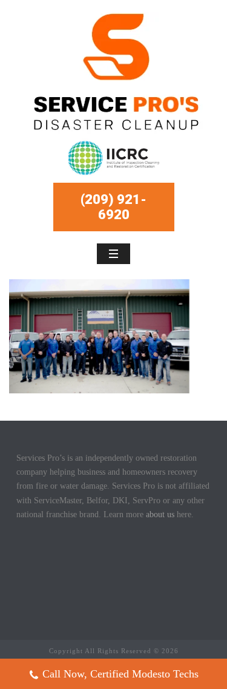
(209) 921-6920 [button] (113, 207)
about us (160, 514)
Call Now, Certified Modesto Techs (120, 674)
